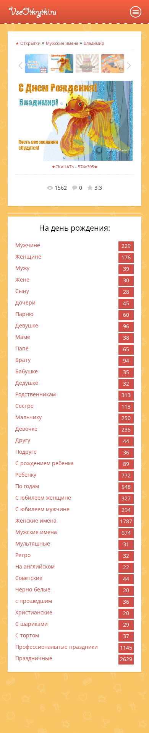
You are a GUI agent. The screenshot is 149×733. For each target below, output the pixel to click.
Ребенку (25, 474)
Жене (22, 279)
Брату (23, 359)
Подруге (26, 451)
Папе (22, 348)
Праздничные (33, 658)
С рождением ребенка (44, 463)
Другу (22, 440)
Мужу (22, 268)
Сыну (22, 291)
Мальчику (28, 417)
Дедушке (26, 382)
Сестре (24, 405)
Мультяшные (32, 543)
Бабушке (26, 371)
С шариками (31, 623)
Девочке (26, 428)
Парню (24, 314)
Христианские (33, 612)
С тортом (27, 635)
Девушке (26, 325)
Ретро (23, 555)
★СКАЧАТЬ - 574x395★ (75, 166)
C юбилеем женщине (43, 497)
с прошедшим (33, 600)
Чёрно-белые (32, 589)
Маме (22, 336)
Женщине (28, 256)
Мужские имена (36, 532)
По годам (27, 486)
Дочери (25, 302)
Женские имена (36, 520)
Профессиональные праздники (56, 646)
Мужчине (27, 245)
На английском (35, 566)
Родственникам (35, 394)
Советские (28, 578)
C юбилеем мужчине (42, 509)
